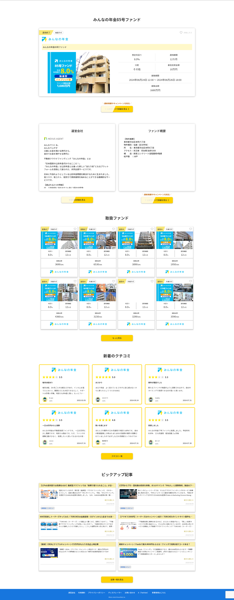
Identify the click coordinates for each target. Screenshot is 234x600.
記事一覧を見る (117, 579)
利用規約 (81, 592)
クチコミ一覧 (117, 456)
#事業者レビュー (125, 567)
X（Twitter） (143, 592)
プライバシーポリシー (96, 592)
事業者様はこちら (159, 592)
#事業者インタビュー (47, 508)
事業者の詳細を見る (77, 200)
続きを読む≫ (109, 500)
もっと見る (117, 338)
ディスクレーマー (115, 592)
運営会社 (71, 592)
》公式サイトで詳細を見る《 (117, 109)
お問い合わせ (130, 592)
